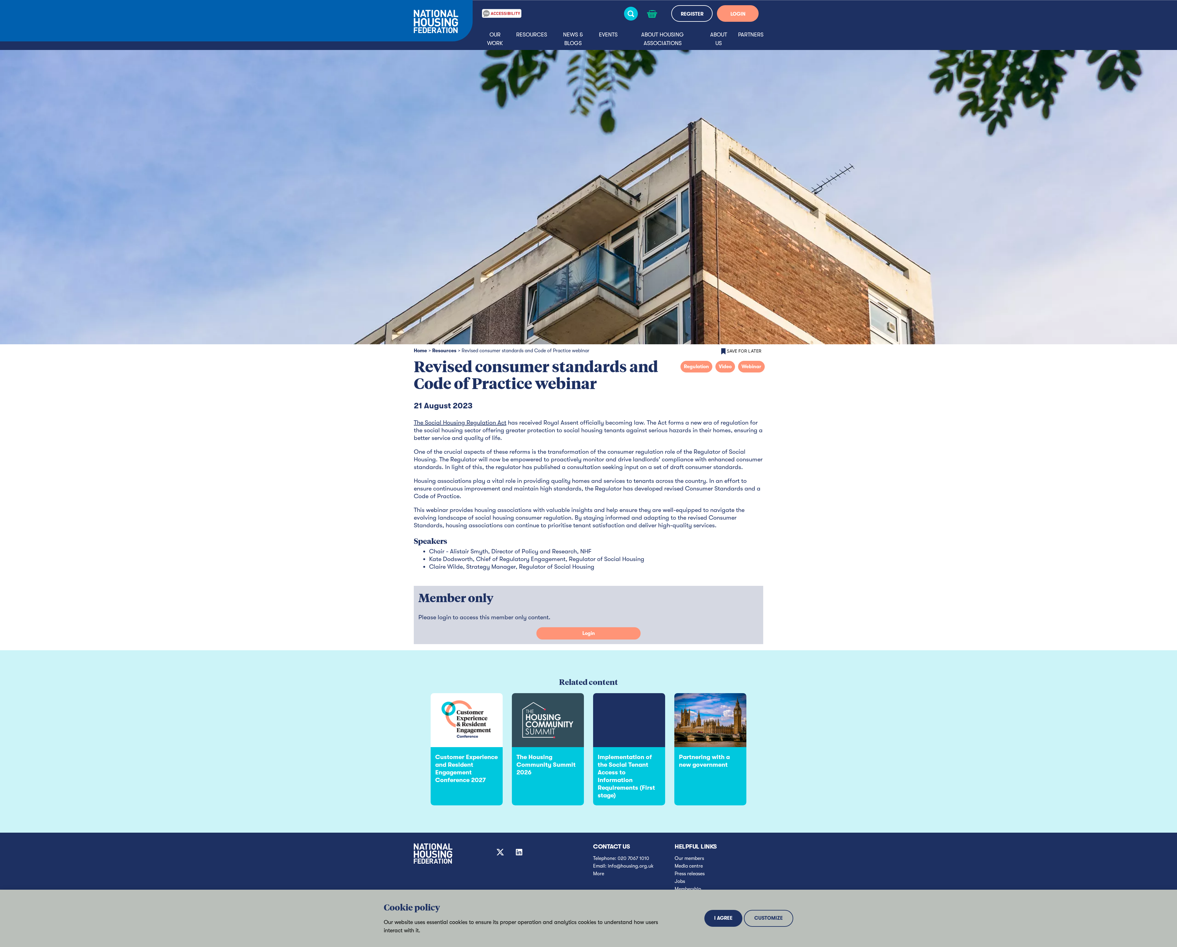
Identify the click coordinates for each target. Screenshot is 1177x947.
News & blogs (573, 39)
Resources (531, 35)
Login (588, 633)
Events (608, 35)
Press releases (690, 873)
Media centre (689, 866)
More (598, 873)
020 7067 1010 (633, 858)
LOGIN (737, 14)
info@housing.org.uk (630, 866)
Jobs (680, 881)
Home (420, 350)
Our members (689, 858)
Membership (688, 889)
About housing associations (662, 39)
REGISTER (692, 14)
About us (718, 39)
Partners (751, 35)
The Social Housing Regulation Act (460, 422)
